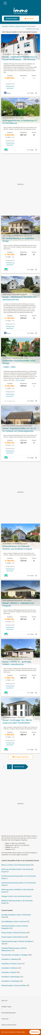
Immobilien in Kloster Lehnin (11, 963)
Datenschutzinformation (8, 1025)
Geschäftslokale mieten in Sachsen (13, 921)
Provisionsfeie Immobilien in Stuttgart (14, 955)
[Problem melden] (36, 93)
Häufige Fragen (6, 1006)
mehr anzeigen (20, 380)
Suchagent (30, 18)
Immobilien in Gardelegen (10, 981)
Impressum (5, 1019)
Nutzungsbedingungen (8, 1012)
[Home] (20, 11)
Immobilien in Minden (9, 972)
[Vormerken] (37, 37)
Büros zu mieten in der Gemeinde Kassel (15, 865)
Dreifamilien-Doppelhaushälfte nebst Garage (18, 362)
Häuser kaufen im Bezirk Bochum (13, 937)
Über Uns (4, 1000)
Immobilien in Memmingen (10, 977)
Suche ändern (12, 18)
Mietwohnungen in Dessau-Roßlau (13, 985)
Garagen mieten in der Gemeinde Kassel (15, 896)
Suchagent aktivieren (21, 757)
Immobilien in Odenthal (9, 959)
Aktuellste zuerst (31, 29)
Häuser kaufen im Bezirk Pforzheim (13, 932)
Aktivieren (35, 1032)
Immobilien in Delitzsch (9, 968)
